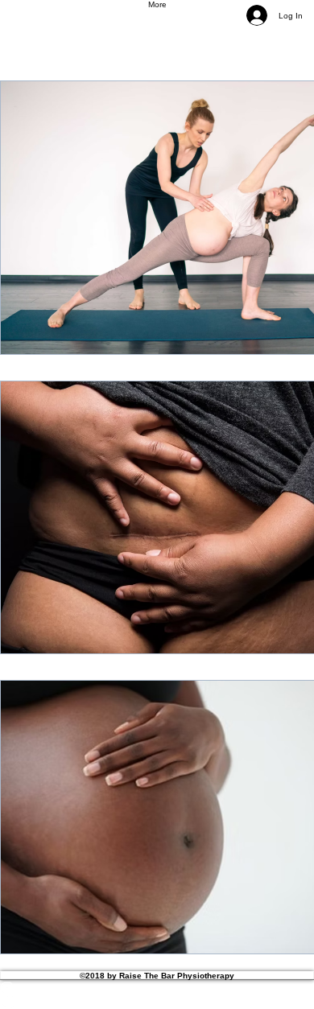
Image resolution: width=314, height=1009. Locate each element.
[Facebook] (157, 1002)
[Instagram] (157, 987)
